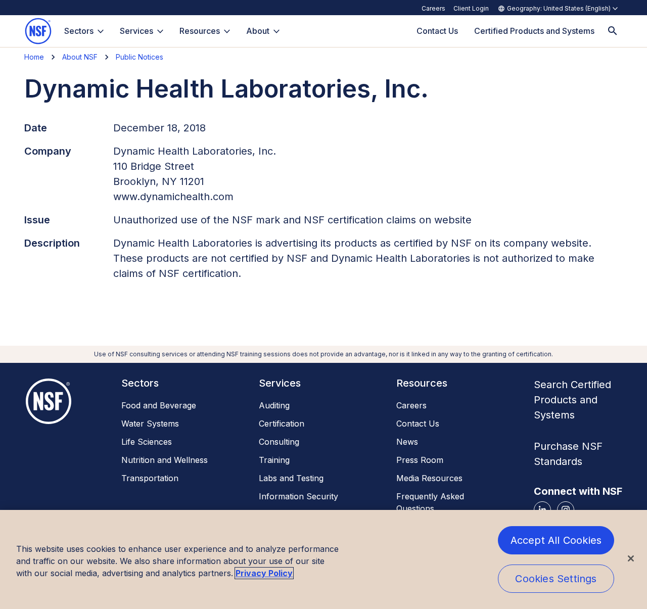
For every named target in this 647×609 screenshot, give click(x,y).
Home (34, 57)
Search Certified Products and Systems (572, 400)
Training (274, 460)
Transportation (149, 478)
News (407, 442)
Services (136, 31)
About (257, 31)
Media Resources (429, 478)
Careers (433, 8)
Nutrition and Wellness (164, 460)
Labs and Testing (291, 478)
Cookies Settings (555, 579)
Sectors (79, 31)
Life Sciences (146, 442)
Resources (199, 31)
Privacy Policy (264, 573)
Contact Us (417, 423)
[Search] (613, 31)
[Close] (631, 558)
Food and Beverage (158, 405)
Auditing (274, 405)
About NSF (80, 57)
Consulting (279, 442)
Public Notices (139, 57)
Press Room (419, 460)
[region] (323, 559)
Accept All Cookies (556, 540)
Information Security (298, 496)
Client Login (471, 8)
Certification (281, 423)
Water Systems (150, 423)
